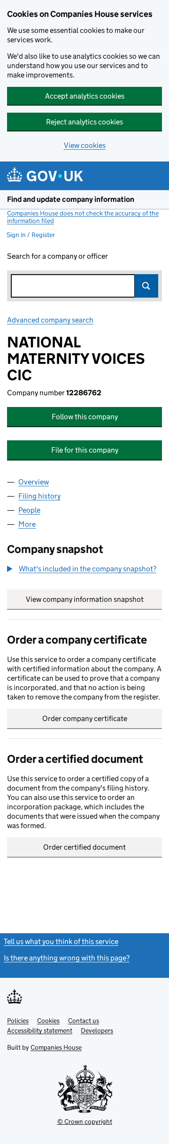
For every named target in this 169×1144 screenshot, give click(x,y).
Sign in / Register (31, 234)
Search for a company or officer (57, 256)
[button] (81, 569)
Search (146, 286)
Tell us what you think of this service (61, 941)
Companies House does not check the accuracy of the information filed (83, 217)
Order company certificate (84, 718)
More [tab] (27, 524)
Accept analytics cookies (84, 96)
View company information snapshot (94, 599)
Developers (97, 1030)
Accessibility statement (39, 1030)
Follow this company (85, 416)
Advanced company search (50, 319)
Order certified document (84, 847)
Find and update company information (70, 199)
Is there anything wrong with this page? (67, 957)
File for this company (84, 449)
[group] (84, 570)
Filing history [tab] (39, 495)
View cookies (85, 145)
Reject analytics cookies (84, 121)
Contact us (83, 1020)
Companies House (56, 1047)
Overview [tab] (33, 481)
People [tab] (29, 510)
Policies (18, 1020)
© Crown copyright (84, 1121)
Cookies (48, 1020)
